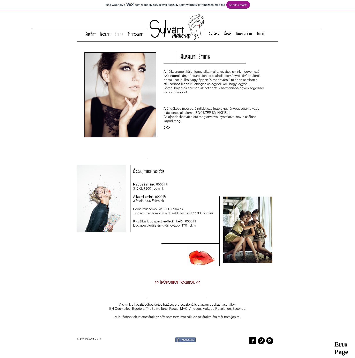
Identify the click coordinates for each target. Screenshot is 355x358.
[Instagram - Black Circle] (269, 340)
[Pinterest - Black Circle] (261, 340)
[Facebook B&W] (252, 340)
